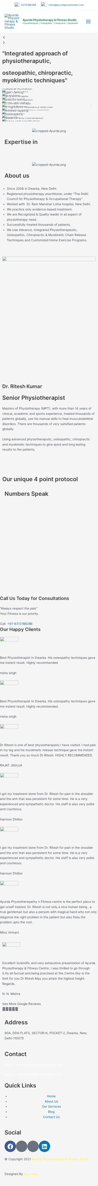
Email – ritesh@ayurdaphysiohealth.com (34, 1065)
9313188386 (28, 4)
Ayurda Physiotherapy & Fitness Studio (50, 20)
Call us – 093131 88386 (22, 1074)
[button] (7, 105)
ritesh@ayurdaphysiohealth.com (65, 4)
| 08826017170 (51, 1074)
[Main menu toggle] (88, 21)
